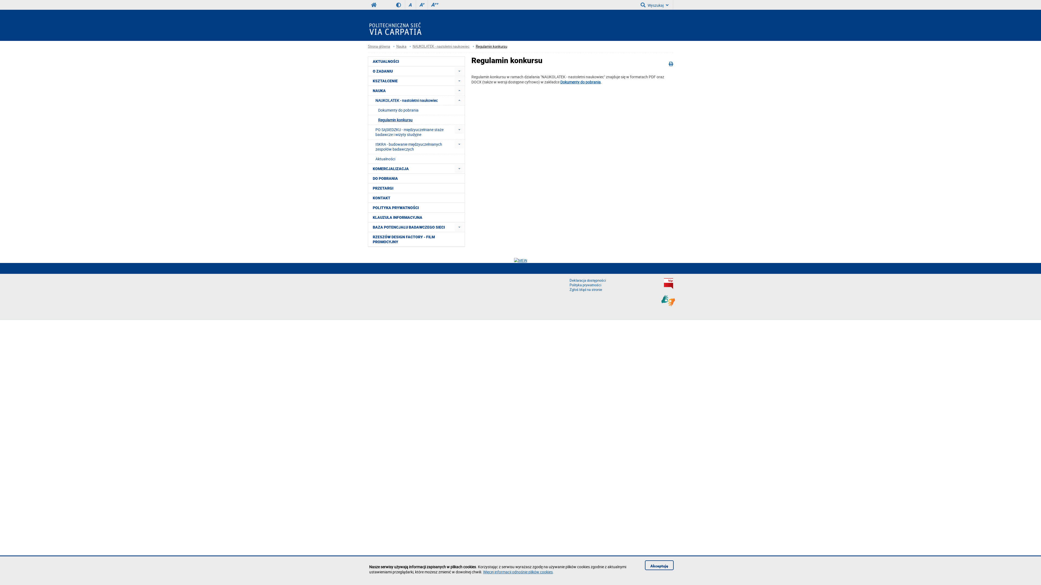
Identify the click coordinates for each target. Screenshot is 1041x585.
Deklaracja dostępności (588, 280)
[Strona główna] (397, 25)
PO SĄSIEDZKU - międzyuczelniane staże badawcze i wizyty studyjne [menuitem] (409, 132)
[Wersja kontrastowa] (400, 5)
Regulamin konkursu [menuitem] (395, 119)
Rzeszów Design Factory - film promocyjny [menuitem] (404, 239)
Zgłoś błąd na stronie (586, 289)
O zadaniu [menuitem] (383, 71)
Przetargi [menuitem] (383, 188)
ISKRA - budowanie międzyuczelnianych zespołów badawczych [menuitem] (408, 147)
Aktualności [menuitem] (386, 61)
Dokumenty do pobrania (580, 81)
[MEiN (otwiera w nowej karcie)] (520, 260)
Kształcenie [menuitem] (385, 81)
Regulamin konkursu (491, 46)
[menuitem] (459, 71)
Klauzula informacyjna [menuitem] (397, 217)
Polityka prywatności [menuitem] (396, 208)
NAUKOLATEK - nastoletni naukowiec (441, 46)
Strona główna (379, 46)
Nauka (401, 46)
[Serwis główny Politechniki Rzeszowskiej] (374, 5)
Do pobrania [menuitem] (385, 178)
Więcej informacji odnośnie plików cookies (518, 571)
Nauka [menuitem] (379, 91)
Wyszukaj (656, 5)
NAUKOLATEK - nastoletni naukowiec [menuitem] (406, 100)
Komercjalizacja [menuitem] (391, 169)
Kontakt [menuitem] (381, 198)
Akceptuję (659, 566)
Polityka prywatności (585, 285)
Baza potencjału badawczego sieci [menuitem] (409, 227)
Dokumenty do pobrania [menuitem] (398, 110)
